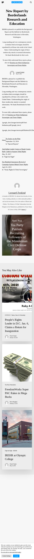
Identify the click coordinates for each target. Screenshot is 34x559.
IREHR (15, 450)
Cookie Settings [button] (6, 556)
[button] (3, 2)
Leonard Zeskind (20, 72)
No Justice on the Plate (13, 139)
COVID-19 (7, 315)
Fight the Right (8, 450)
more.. (24, 209)
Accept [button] (16, 556)
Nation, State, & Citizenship (18, 315)
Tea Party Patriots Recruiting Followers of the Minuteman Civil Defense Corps (17, 235)
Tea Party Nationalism (10, 384)
